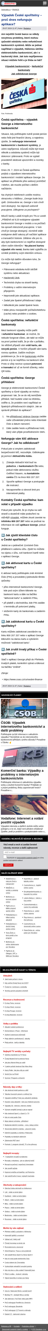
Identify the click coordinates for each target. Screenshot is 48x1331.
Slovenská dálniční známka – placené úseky (20, 1129)
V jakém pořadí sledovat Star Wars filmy (18, 1066)
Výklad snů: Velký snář (12, 1239)
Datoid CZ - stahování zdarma (15, 1314)
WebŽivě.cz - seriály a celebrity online (12, 890)
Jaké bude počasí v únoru (14, 979)
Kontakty (17, 1326)
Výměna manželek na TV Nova (15, 1055)
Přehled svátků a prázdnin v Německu (18, 1232)
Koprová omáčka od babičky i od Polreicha (19, 1172)
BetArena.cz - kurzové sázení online (11, 899)
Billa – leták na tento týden (14, 1204)
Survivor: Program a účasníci (15, 1078)
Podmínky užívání (28, 1326)
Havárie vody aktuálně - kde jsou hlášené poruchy (22, 1102)
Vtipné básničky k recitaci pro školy (17, 1278)
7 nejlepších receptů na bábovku (16, 1157)
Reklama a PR (6, 1326)
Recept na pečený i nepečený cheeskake (19, 1164)
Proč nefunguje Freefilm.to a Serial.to (17, 1303)
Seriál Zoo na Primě (12, 1074)
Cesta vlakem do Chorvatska (15, 1262)
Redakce (27, 28)
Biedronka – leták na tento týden (16, 1215)
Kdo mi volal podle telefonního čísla (17, 1259)
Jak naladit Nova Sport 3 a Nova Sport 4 (19, 1255)
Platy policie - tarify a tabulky (14, 1042)
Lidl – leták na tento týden (14, 1192)
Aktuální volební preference (14, 1027)
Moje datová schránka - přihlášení (16, 1121)
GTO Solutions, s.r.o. (39, 1329)
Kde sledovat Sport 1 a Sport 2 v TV (17, 1113)
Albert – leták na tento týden (14, 1200)
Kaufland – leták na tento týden (15, 1196)
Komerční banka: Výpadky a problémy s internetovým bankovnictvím (22, 774)
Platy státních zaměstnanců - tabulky (17, 1039)
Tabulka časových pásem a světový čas (18, 1094)
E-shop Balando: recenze (13, 1015)
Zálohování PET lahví (12, 1140)
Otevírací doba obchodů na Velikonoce (18, 1188)
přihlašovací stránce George (24, 416)
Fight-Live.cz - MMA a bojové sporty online (11, 908)
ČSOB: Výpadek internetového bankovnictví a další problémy (23, 726)
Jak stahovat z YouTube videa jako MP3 (18, 1299)
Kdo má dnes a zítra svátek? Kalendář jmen (20, 1270)
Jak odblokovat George (24, 74)
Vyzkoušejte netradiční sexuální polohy (18, 1266)
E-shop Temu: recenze (12, 1003)
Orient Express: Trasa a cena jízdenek (18, 1251)
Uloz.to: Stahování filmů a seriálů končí (18, 1291)
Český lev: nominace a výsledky (16, 987)
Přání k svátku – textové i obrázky (16, 1274)
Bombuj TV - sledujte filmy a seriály (17, 1295)
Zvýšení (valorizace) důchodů (15, 1035)
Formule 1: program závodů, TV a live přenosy (21, 1144)
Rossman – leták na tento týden (16, 1219)
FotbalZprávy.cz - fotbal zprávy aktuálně (12, 917)
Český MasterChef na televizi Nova (17, 1059)
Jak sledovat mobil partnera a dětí (16, 1090)
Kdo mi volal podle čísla (13, 1117)
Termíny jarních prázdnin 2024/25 (16, 991)
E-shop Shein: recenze (13, 1007)
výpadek (14, 517)
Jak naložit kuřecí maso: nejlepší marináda (19, 1176)
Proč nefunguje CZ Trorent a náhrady (18, 1310)
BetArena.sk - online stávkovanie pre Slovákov (12, 944)
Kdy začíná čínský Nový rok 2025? (17, 983)
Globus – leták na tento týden (15, 1211)
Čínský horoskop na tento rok (15, 1243)
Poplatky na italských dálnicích (15, 1137)
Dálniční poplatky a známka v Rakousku (19, 1133)
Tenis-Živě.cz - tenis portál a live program (12, 935)
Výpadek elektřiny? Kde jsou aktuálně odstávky (21, 1098)
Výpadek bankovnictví (17, 66)
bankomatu (30, 356)
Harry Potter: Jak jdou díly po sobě (17, 1070)
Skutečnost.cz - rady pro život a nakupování (11, 881)
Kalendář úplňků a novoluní (14, 1235)
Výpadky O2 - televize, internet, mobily (18, 1106)
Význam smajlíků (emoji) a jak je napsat (18, 1110)
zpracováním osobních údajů (27, 858)
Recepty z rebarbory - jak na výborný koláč (19, 1161)
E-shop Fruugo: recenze (13, 1011)
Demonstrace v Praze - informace (16, 1031)
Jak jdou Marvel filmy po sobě (15, 1063)
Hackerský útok (11, 277)
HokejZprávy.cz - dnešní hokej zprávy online (11, 926)
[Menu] (45, 3)
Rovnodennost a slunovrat (14, 1247)
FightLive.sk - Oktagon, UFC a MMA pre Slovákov (12, 953)
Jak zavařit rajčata (11, 1168)
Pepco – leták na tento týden (14, 1208)
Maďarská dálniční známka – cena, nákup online (21, 1125)
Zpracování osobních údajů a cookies (15, 1329)
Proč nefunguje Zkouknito (14, 1306)
